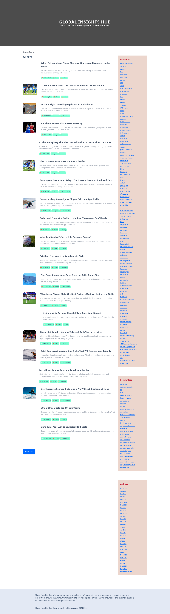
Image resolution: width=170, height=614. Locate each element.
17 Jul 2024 (44, 381)
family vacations (125, 423)
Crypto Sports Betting (127, 336)
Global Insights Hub (85, 22)
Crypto (122, 338)
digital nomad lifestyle (127, 409)
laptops (122, 250)
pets (121, 393)
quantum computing (126, 387)
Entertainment (125, 91)
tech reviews (124, 219)
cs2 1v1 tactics (125, 440)
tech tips (123, 283)
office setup (124, 258)
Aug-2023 (123, 488)
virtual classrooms (126, 395)
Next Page (29, 451)
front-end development (127, 415)
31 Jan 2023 (46, 78)
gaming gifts (124, 186)
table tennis (65, 286)
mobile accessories (126, 211)
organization (124, 319)
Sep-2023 (123, 544)
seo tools (123, 404)
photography (124, 272)
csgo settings (124, 401)
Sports (56, 78)
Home (25, 52)
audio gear (123, 255)
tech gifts (123, 152)
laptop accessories (126, 200)
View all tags (124, 467)
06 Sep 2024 (45, 267)
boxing (64, 135)
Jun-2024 (123, 535)
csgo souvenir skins (126, 431)
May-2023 (123, 555)
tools (121, 294)
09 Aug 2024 (46, 362)
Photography (124, 94)
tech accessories (125, 130)
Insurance (123, 77)
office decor (124, 194)
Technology (124, 66)
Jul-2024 (122, 533)
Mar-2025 (123, 566)
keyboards (123, 311)
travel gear (123, 227)
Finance (122, 69)
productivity (124, 205)
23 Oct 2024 (46, 419)
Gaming (122, 80)
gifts (121, 177)
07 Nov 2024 (49, 324)
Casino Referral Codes (127, 361)
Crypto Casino (124, 352)
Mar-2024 (123, 505)
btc (121, 390)
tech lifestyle (124, 327)
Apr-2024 (123, 516)
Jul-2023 (122, 541)
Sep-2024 (123, 527)
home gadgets (125, 244)
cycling (63, 230)
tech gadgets (124, 133)
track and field (65, 192)
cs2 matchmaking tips (127, 448)
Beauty (122, 111)
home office (124, 161)
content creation (125, 302)
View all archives (126, 572)
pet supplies (124, 280)
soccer (62, 173)
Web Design (124, 108)
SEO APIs (123, 119)
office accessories (126, 252)
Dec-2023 (123, 513)
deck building (124, 459)
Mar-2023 (123, 549)
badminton (65, 116)
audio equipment (125, 144)
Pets (121, 72)
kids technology (125, 197)
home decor (124, 269)
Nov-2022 (123, 552)
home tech (123, 333)
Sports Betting (124, 341)
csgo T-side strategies (127, 462)
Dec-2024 (123, 558)
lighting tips (124, 141)
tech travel (123, 297)
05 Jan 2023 (45, 305)
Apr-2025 (123, 563)
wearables (123, 236)
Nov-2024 (123, 499)
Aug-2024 (123, 491)
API (121, 358)
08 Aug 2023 (45, 211)
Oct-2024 (123, 494)
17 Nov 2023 (46, 286)
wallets (122, 330)
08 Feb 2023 (46, 116)
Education (123, 75)
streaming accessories (127, 213)
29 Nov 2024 (46, 135)
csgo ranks (123, 420)
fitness (122, 180)
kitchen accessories (126, 247)
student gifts (124, 208)
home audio (124, 188)
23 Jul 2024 (45, 249)
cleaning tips (124, 275)
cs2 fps (122, 406)
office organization (126, 202)
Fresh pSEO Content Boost (128, 349)
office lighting (124, 313)
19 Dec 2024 (45, 192)
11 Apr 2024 (44, 173)
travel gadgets (125, 238)
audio (122, 241)
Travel (122, 86)
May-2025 (123, 569)
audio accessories (126, 286)
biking (122, 169)
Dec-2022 (123, 547)
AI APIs (122, 136)
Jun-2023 (123, 519)
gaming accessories (126, 266)
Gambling (123, 125)
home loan (123, 429)
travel (122, 222)
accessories (124, 127)
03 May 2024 (47, 97)
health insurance (125, 398)
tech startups (124, 434)
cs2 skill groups (125, 454)
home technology (125, 322)
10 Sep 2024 (44, 154)
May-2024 (123, 502)
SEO (121, 83)
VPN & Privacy (124, 363)
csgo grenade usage (126, 456)
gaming (122, 147)
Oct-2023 (123, 497)
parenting (123, 291)
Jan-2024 (123, 511)
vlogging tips (124, 225)
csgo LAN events (125, 437)
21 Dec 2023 (45, 230)
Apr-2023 (123, 530)
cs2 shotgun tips (125, 445)
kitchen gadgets (125, 261)
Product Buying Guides (127, 347)
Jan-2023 (123, 508)
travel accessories (126, 263)
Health (122, 102)
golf (65, 324)
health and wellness (126, 191)
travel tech (123, 325)
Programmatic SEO (126, 116)
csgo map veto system (127, 426)
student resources (126, 216)
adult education (125, 418)
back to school (124, 166)
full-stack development (127, 442)
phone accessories (126, 150)
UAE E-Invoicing (125, 122)
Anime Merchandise (126, 158)
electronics (123, 308)
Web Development (126, 89)
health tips (123, 172)
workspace (123, 230)
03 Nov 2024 (46, 438)
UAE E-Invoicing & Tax (127, 155)
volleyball (64, 343)
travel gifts (123, 233)
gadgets (122, 183)
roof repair (123, 384)
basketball (63, 267)
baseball (62, 249)
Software (123, 105)
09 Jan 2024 (46, 400)
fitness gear (124, 288)
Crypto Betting (125, 355)
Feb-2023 (123, 538)
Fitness (122, 100)
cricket (64, 78)
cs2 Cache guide (125, 451)
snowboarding (65, 211)
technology (123, 139)
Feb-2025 (123, 560)
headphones (124, 316)
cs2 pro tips (124, 412)
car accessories (125, 175)
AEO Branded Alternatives (128, 344)
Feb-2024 (123, 524)
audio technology (125, 163)
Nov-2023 (123, 522)
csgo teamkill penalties (127, 465)
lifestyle (122, 277)
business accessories (127, 300)
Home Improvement (126, 64)
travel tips (123, 305)
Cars (121, 97)
